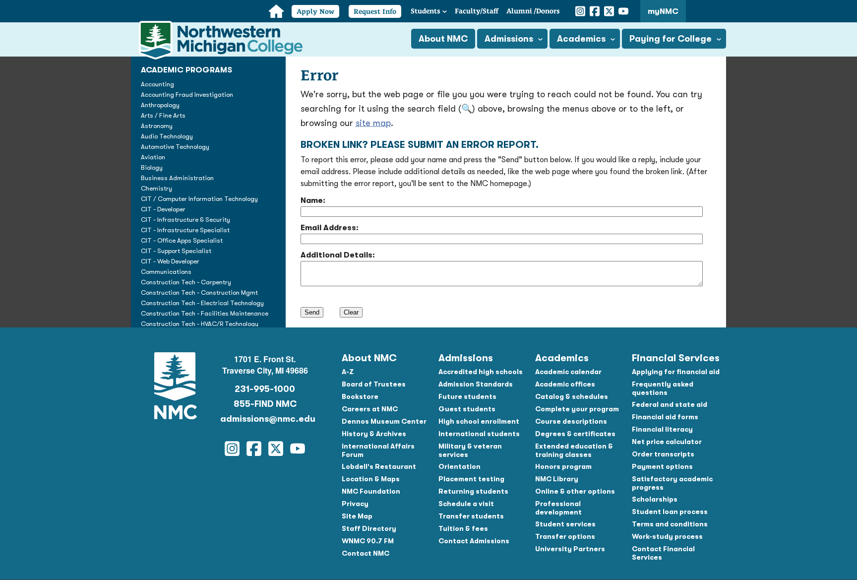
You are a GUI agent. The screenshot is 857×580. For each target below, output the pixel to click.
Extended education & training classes (574, 450)
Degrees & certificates (575, 434)
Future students (467, 396)
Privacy (355, 504)
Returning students (473, 491)
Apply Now (315, 11)
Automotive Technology (175, 146)
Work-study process (667, 536)
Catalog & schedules (571, 396)
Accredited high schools (480, 372)
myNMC (663, 11)
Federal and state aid (669, 404)
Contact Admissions (473, 541)
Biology (152, 167)
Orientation (459, 466)
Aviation (153, 157)
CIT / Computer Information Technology (199, 198)
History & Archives (374, 434)
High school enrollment (478, 421)
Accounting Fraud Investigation (187, 94)
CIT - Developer (163, 209)
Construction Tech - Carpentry (186, 282)
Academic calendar (568, 372)
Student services (565, 524)
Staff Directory (369, 528)
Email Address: (330, 227)
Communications (166, 271)
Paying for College (670, 39)
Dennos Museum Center (384, 421)
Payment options (662, 466)
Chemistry (156, 188)
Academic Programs (186, 69)
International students (479, 434)
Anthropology (160, 105)
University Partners (570, 549)
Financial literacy (662, 429)
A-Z (348, 372)
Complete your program (577, 409)
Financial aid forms (665, 417)
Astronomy (157, 125)
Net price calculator (667, 442)
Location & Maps (371, 479)
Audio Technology (167, 136)
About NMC (443, 39)
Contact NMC (365, 553)
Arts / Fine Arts (163, 115)
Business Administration (177, 178)
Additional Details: (338, 255)
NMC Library (556, 479)
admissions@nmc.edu (264, 419)
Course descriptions (571, 421)
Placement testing (471, 479)
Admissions (509, 39)
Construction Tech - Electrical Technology (202, 303)
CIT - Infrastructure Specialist (185, 230)
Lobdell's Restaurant (379, 466)
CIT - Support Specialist (176, 251)
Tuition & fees (463, 528)
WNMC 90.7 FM (368, 541)
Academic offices (565, 384)
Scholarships (654, 499)
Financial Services (676, 358)
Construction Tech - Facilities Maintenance (204, 313)
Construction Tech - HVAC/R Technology (199, 323)
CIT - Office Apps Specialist (182, 240)
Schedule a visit (466, 504)
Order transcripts (663, 454)
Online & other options (575, 491)
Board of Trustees (374, 384)
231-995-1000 (265, 389)
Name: (313, 200)
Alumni (533, 11)
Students (425, 11)
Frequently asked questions (662, 388)
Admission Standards (475, 384)
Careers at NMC (370, 409)
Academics (581, 39)
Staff (476, 11)
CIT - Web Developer (170, 261)
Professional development (558, 508)
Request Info (375, 11)
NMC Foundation (371, 491)
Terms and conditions (670, 524)
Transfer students (471, 516)
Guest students (466, 409)
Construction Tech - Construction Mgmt (199, 292)
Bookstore (360, 396)
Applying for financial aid (676, 372)
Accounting (157, 84)
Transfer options (565, 536)
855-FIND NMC (265, 404)
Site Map (357, 516)
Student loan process (670, 512)
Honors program (563, 466)
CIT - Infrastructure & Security (185, 219)
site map (373, 123)
